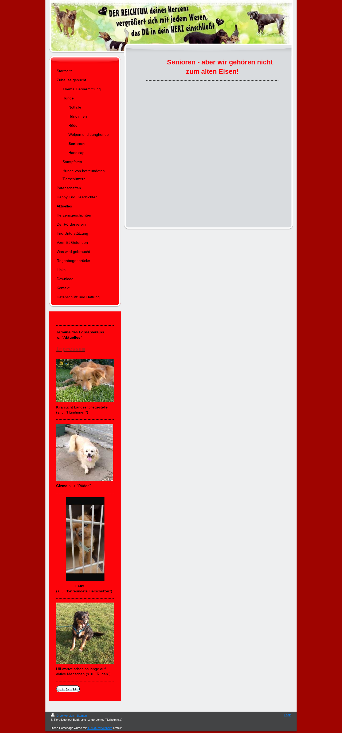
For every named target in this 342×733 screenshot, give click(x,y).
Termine (63, 332)
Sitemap (81, 715)
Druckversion (65, 715)
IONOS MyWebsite (99, 728)
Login (287, 714)
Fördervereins (91, 332)
